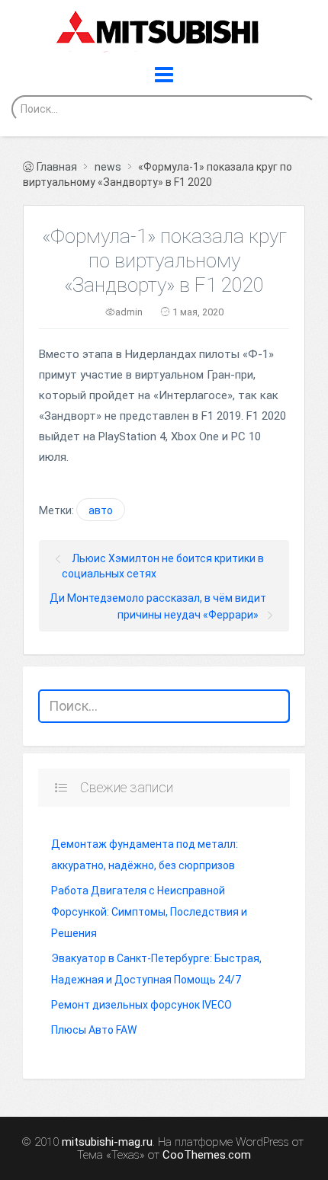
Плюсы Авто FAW (94, 1030)
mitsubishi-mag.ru (107, 1142)
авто (100, 510)
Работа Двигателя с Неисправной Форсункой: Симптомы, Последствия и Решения (149, 911)
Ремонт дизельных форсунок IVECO (141, 1005)
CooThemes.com (206, 1155)
